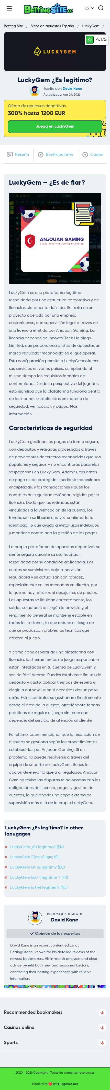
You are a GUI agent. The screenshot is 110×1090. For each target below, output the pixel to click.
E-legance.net (68, 1084)
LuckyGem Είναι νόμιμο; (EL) (35, 857)
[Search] (100, 8)
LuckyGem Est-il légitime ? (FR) (39, 878)
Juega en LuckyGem (55, 127)
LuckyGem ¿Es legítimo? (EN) (37, 847)
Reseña (21, 155)
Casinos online (19, 1027)
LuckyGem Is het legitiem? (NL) (39, 888)
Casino (96, 155)
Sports (11, 1042)
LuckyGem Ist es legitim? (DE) (37, 867)
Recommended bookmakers (33, 1012)
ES (87, 8)
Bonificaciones (59, 155)
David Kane (72, 89)
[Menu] (9, 8)
